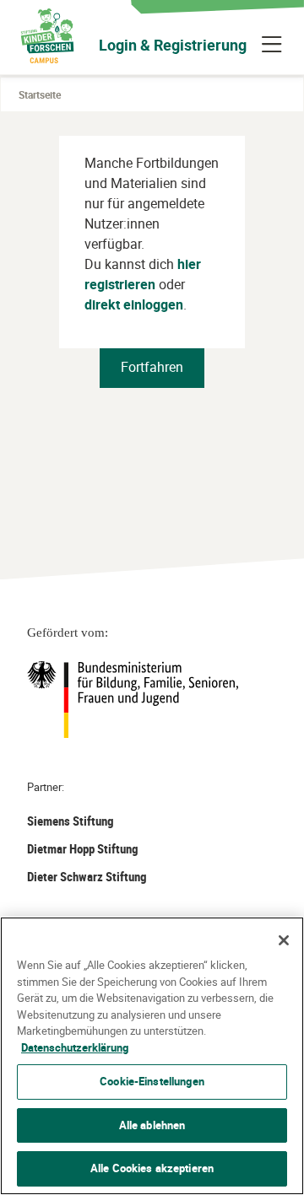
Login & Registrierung (173, 44)
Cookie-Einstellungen (152, 1081)
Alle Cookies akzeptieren (152, 1168)
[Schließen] (283, 940)
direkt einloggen (133, 304)
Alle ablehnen (152, 1125)
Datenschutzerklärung (74, 1047)
